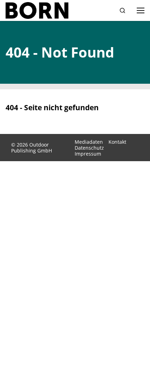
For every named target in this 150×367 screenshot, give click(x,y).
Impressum (88, 153)
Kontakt (117, 141)
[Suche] (122, 10)
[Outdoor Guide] (37, 10)
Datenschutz (89, 147)
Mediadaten (89, 141)
